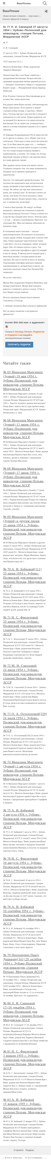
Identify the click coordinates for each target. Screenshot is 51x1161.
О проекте (19, 1150)
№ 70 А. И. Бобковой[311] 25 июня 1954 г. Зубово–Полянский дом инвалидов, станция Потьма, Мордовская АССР (24, 577)
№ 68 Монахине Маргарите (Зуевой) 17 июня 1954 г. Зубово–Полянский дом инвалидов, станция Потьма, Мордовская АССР (23, 476)
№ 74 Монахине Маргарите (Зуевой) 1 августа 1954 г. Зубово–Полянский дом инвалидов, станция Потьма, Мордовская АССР (23, 770)
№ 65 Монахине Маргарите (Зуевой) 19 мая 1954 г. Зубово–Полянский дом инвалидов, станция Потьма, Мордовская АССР (23, 380)
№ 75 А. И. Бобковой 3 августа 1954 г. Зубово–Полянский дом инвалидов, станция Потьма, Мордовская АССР (24, 818)
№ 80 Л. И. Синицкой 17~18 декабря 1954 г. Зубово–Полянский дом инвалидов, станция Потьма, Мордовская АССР (23, 1011)
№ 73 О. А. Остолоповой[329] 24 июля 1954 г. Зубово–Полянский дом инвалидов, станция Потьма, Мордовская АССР (25, 722)
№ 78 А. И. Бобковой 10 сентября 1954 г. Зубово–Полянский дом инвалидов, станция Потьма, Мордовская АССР (24, 915)
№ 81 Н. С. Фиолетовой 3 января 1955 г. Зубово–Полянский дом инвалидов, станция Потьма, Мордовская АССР (24, 1059)
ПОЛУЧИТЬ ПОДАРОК (19, 344)
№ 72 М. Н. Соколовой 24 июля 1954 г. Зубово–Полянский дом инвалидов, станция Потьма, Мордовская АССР (24, 673)
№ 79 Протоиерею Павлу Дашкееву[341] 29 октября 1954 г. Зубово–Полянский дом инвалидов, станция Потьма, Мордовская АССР (22, 963)
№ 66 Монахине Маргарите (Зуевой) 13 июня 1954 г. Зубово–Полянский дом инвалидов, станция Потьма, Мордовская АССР (23, 428)
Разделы (30, 1150)
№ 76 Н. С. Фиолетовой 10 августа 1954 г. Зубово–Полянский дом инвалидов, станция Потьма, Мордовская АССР (24, 866)
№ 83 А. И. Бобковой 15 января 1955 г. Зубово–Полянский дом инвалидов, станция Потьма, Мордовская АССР (24, 1107)
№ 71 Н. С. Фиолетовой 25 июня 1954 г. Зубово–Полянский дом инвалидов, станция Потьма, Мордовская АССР (24, 625)
